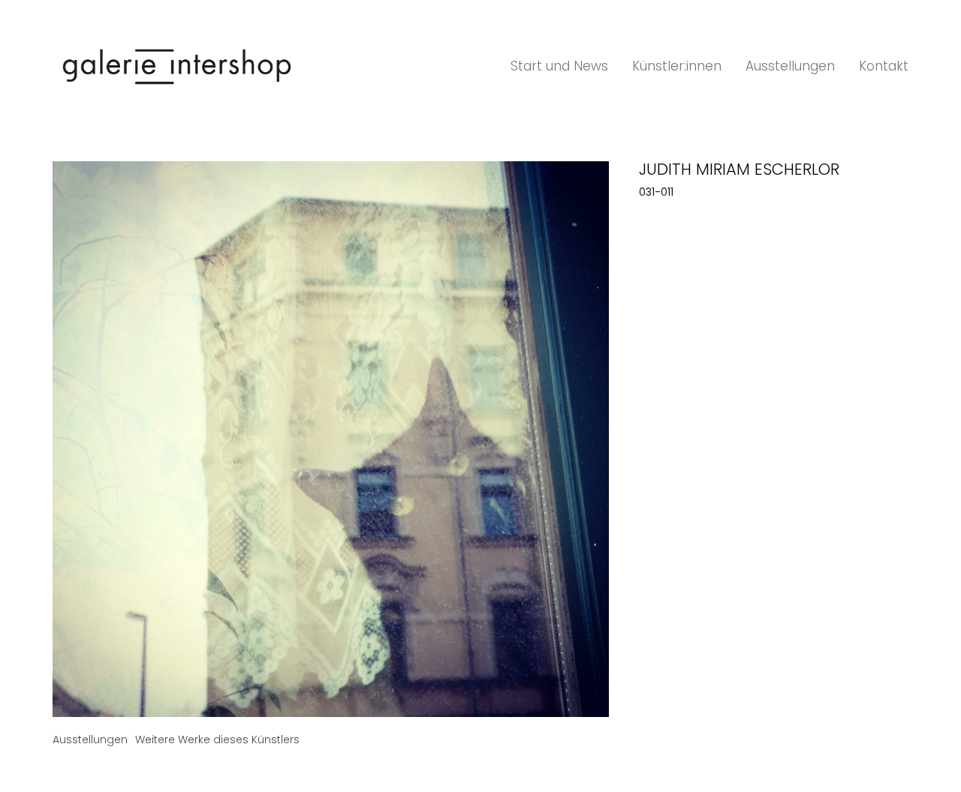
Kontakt (883, 66)
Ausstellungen (790, 66)
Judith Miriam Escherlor (739, 169)
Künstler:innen (677, 66)
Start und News (559, 66)
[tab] (90, 740)
